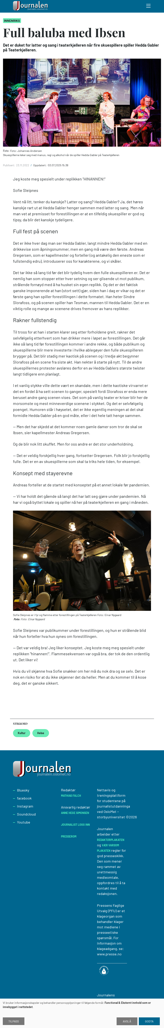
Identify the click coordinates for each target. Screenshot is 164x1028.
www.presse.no (109, 954)
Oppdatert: (40, 165)
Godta (149, 1021)
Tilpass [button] (13, 1021)
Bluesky (23, 790)
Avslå (127, 1021)
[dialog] (82, 1013)
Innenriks (12, 20)
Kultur (21, 733)
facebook (24, 798)
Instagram (25, 806)
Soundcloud (26, 814)
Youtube (23, 822)
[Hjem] (31, 6)
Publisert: (9, 165)
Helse (40, 733)
